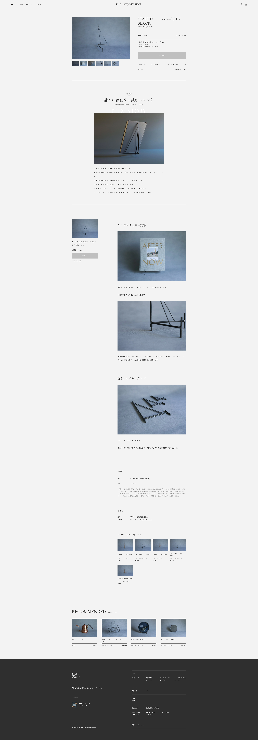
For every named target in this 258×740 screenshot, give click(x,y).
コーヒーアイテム (165, 678)
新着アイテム (149, 678)
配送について (147, 520)
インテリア (177, 680)
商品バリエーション (180, 69)
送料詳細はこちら (142, 517)
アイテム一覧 (135, 678)
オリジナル (149, 680)
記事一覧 (134, 691)
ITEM (21, 4)
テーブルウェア (164, 680)
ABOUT (134, 698)
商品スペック (158, 64)
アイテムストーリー (143, 64)
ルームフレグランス (180, 678)
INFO (147, 691)
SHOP (39, 4)
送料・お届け (175, 64)
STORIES (29, 4)
